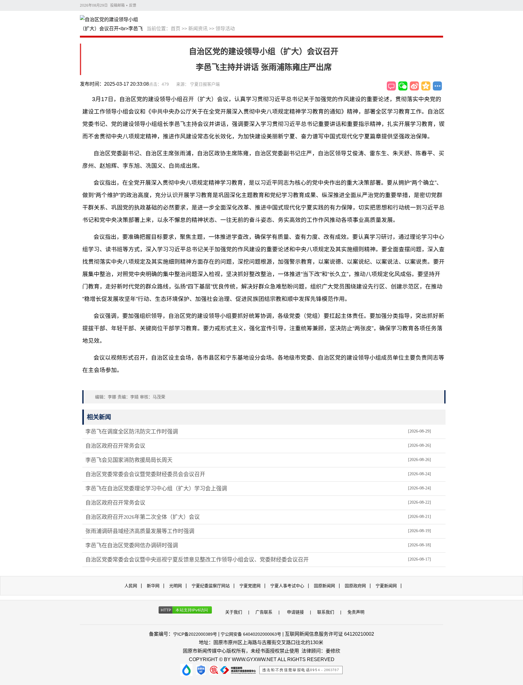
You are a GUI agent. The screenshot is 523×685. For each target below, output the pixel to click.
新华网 (153, 585)
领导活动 (225, 28)
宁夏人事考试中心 (287, 585)
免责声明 (355, 612)
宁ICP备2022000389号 (195, 634)
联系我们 (325, 612)
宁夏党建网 (250, 585)
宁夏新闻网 (386, 585)
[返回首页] (113, 24)
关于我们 (233, 612)
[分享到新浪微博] (414, 86)
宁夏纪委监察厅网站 (211, 585)
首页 (175, 28)
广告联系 (263, 612)
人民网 (130, 585)
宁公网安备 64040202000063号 (251, 634)
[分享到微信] (402, 86)
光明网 (175, 585)
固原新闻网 (324, 585)
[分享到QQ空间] (425, 86)
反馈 (132, 5)
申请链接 (295, 612)
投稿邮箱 (117, 5)
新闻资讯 (198, 28)
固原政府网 (355, 585)
